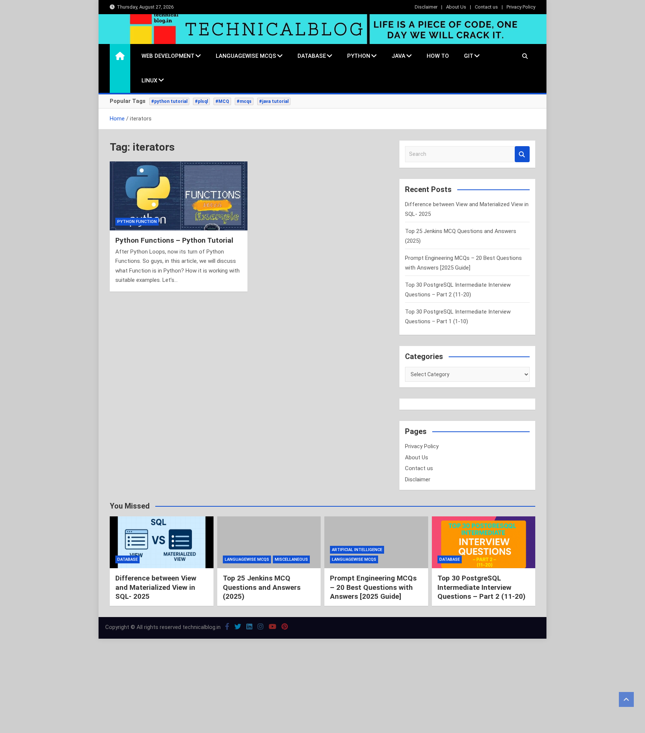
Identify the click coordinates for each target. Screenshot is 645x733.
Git (468, 56)
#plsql (201, 101)
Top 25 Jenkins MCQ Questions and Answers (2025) (261, 587)
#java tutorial (274, 101)
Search (522, 154)
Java (398, 56)
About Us (456, 7)
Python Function (137, 221)
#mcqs (244, 101)
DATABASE (311, 56)
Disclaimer (426, 7)
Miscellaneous (291, 559)
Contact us (486, 7)
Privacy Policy (521, 7)
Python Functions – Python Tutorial (174, 240)
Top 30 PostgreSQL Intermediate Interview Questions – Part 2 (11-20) (481, 587)
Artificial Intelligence (357, 549)
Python (358, 56)
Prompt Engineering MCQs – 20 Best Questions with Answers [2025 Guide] (373, 587)
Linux (149, 80)
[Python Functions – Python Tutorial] (178, 195)
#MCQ (222, 101)
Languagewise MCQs (246, 56)
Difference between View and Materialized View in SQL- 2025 (155, 587)
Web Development (167, 56)
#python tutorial (169, 101)
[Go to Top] (626, 699)
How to (438, 56)
